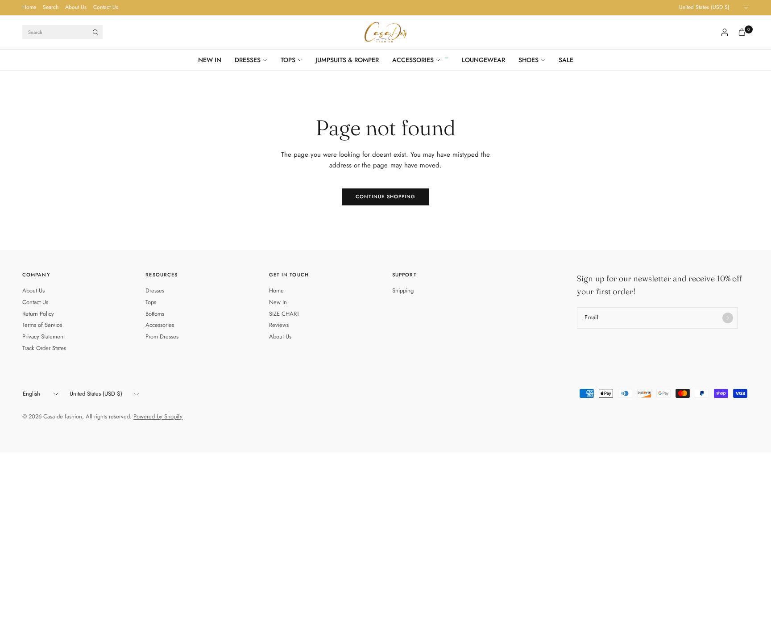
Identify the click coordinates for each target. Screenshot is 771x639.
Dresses (154, 290)
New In (278, 302)
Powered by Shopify (157, 416)
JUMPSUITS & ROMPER (347, 59)
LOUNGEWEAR (483, 59)
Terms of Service (42, 325)
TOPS (288, 59)
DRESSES (248, 59)
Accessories (159, 325)
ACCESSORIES (413, 59)
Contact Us (105, 7)
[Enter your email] (727, 318)
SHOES (528, 59)
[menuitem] (29, 7)
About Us (76, 7)
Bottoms (154, 313)
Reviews (279, 325)
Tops (150, 302)
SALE (566, 59)
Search (50, 7)
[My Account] (724, 32)
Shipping (403, 290)
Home (29, 7)
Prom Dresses (161, 336)
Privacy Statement (43, 336)
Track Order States (44, 348)
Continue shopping (386, 196)
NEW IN (209, 59)
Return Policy (38, 313)
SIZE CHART (284, 313)
